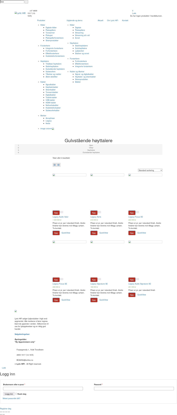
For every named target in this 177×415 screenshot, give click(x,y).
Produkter (41, 20)
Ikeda (48, 123)
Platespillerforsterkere (54, 38)
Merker (43, 115)
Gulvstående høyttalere (55, 69)
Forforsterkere (51, 50)
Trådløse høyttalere (53, 63)
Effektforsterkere (52, 53)
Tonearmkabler (52, 92)
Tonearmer (50, 32)
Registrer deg (5, 408)
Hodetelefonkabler (53, 107)
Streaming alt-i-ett (82, 35)
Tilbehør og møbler (53, 74)
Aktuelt (100, 20)
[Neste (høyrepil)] (4, 414)
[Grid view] (55, 165)
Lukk (134, 13)
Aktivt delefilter (52, 76)
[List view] (59, 165)
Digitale (78, 27)
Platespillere (51, 30)
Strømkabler (51, 89)
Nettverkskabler (52, 105)
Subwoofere (50, 71)
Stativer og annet (82, 53)
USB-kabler (50, 100)
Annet (77, 38)
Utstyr (91, 147)
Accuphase (50, 118)
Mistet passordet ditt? (11, 398)
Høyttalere (44, 61)
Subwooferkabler (52, 110)
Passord (98, 384)
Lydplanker (79, 50)
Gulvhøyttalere (81, 48)
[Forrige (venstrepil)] (1, 414)
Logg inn (9, 394)
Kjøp (56, 212)
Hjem (91, 145)
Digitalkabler (51, 94)
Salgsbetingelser (22, 334)
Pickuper (49, 35)
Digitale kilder (51, 27)
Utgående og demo (74, 20)
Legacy (49, 120)
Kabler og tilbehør (77, 71)
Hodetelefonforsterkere (55, 56)
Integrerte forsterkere (54, 48)
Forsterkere (45, 45)
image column (46, 128)
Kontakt (125, 20)
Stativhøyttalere (52, 66)
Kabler (43, 82)
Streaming (79, 32)
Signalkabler (51, 84)
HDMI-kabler (51, 102)
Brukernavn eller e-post (14, 384)
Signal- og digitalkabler (84, 74)
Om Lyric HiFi (112, 20)
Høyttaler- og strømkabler (85, 76)
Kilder (42, 25)
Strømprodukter (52, 40)
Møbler (78, 82)
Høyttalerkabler (52, 87)
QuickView (65, 232)
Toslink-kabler (51, 97)
